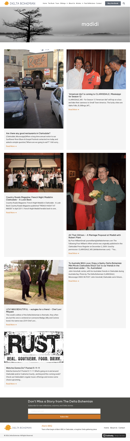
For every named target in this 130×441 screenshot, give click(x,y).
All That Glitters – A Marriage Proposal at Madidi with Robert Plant (95, 236)
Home (106, 428)
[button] (124, 3)
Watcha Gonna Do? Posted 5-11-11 (23, 368)
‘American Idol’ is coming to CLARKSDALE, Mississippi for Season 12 (95, 95)
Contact (122, 428)
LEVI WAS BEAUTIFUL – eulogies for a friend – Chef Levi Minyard (33, 310)
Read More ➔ (11, 146)
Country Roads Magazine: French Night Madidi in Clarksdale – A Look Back (29, 198)
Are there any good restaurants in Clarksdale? (28, 133)
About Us (113, 428)
